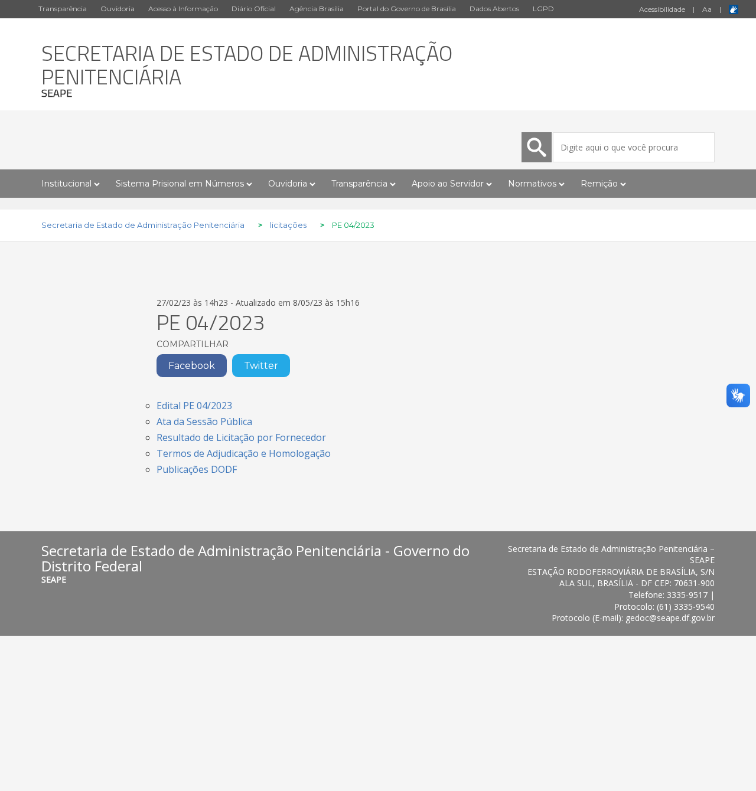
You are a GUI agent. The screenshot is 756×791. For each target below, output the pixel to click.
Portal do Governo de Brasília (406, 8)
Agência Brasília (316, 8)
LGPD (543, 8)
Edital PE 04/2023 (194, 405)
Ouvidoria (117, 8)
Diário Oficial (254, 8)
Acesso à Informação (183, 8)
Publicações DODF (197, 469)
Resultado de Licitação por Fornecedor (241, 437)
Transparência (62, 8)
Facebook (191, 365)
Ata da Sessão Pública (204, 421)
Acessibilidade (662, 9)
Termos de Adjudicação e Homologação (244, 453)
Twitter (261, 365)
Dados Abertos (494, 8)
